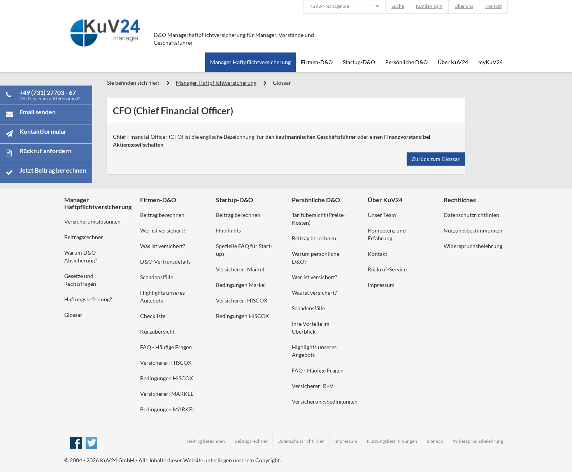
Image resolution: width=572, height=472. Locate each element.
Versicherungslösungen (92, 221)
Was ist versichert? (162, 246)
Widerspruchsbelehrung (473, 246)
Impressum (381, 284)
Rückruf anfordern (45, 150)
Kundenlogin (429, 6)
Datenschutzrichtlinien (471, 215)
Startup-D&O (359, 62)
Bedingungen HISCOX (166, 378)
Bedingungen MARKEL (167, 409)
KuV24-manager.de (329, 6)
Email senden (37, 111)
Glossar (282, 82)
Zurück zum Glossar (436, 159)
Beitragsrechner (83, 237)
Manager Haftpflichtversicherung (250, 62)
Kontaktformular (43, 131)
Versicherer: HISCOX (165, 362)
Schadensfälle (156, 277)
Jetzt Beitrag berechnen (52, 170)
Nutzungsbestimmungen (473, 230)
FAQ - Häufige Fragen (166, 347)
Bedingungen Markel (241, 284)
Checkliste (152, 316)
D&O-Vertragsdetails (165, 261)
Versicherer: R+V (312, 386)
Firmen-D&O (317, 62)
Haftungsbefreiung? (88, 299)
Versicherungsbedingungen (325, 401)
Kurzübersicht (157, 331)
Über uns (463, 6)
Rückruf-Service (387, 269)
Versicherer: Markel (240, 269)
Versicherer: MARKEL (166, 393)
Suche (397, 6)
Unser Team (382, 215)
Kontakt (493, 6)
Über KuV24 (453, 62)
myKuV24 (490, 62)
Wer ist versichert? (163, 230)
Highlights (228, 230)
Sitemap (435, 441)
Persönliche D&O (406, 62)
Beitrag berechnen (162, 215)
